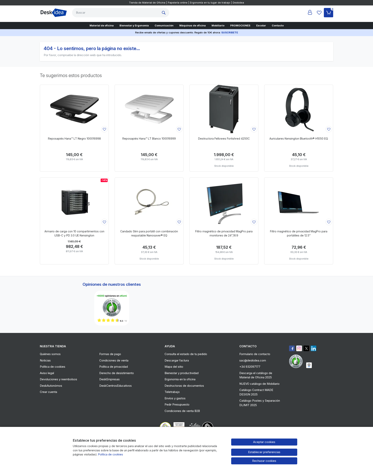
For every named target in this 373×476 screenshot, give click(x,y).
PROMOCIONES (240, 25)
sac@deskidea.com (252, 360)
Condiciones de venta (113, 360)
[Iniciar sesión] (310, 12)
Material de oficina (102, 25)
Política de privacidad (113, 366)
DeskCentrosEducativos (115, 385)
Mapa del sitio (174, 366)
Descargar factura (177, 360)
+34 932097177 (249, 366)
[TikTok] (313, 348)
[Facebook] (292, 348)
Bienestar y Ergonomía (134, 25)
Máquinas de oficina (192, 25)
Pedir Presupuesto (177, 404)
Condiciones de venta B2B (182, 411)
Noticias (45, 360)
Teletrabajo (172, 392)
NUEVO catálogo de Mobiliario (259, 384)
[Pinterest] (297, 361)
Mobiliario (218, 25)
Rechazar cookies (264, 461)
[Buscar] (164, 12)
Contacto (278, 25)
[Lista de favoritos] (319, 12)
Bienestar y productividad (182, 373)
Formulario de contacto (254, 354)
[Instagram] (299, 348)
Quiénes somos (50, 354)
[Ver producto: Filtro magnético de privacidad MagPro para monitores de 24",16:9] (224, 202)
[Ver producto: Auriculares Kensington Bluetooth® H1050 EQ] (298, 109)
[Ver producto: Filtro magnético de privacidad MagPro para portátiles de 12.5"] (298, 202)
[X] (306, 348)
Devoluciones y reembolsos (58, 379)
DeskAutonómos (51, 385)
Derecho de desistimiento (116, 373)
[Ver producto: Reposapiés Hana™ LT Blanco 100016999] (149, 109)
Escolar (261, 25)
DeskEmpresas (109, 379)
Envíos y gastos (175, 398)
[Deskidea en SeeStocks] (309, 365)
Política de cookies (52, 366)
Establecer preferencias (264, 452)
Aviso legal (47, 373)
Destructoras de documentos (184, 385)
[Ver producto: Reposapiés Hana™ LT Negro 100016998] (74, 109)
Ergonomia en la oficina (180, 379)
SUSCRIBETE (229, 32)
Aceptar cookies (264, 442)
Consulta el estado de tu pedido (186, 354)
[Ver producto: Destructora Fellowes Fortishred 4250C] (224, 109)
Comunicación (164, 25)
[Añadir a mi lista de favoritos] (104, 129)
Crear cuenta (48, 392)
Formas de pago (110, 354)
